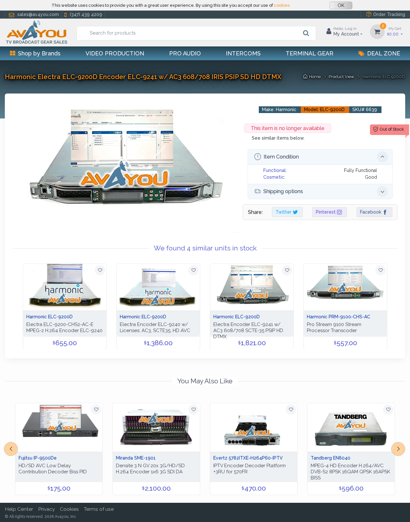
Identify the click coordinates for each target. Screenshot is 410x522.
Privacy (46, 509)
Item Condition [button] (281, 157)
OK (341, 5)
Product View (341, 76)
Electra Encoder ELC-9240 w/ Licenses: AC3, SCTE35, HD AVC (155, 327)
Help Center (19, 509)
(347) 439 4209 (86, 14)
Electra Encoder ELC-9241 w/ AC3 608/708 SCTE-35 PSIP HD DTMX (248, 330)
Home (315, 76)
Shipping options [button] (283, 191)
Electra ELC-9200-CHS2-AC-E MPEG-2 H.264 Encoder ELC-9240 (64, 327)
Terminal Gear (309, 53)
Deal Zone (383, 53)
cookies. (282, 5)
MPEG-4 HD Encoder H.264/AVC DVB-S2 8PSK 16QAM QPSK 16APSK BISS (350, 472)
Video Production (115, 53)
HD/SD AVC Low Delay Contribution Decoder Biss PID (53, 469)
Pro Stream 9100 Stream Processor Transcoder (334, 327)
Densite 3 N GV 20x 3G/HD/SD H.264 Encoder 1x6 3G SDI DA (150, 469)
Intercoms (243, 53)
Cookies (69, 509)
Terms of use (99, 509)
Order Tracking (389, 14)
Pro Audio (185, 53)
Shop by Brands (39, 53)
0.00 (394, 31)
